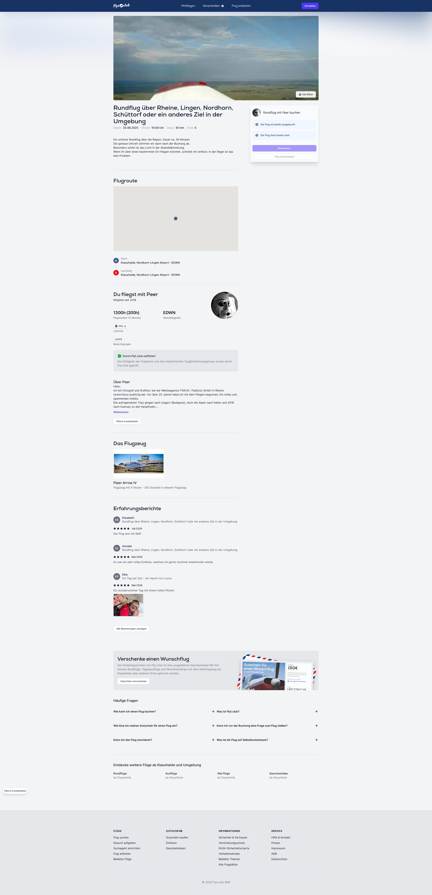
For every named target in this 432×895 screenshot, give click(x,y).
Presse (275, 843)
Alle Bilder (307, 94)
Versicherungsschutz (232, 843)
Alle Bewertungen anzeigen (131, 628)
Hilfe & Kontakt (280, 837)
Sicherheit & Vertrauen (233, 837)
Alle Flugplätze (228, 864)
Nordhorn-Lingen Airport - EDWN (158, 262)
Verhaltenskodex (229, 853)
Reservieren (284, 148)
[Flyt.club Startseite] (121, 5)
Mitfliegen (188, 6)
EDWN (169, 312)
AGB (274, 853)
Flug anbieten (241, 6)
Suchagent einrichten (126, 848)
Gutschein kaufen (177, 837)
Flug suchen (121, 837)
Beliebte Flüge (122, 859)
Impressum (278, 848)
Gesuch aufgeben (124, 843)
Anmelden (310, 5)
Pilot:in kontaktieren (127, 421)
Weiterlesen (121, 412)
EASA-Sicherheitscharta (234, 848)
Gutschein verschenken (133, 681)
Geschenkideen (175, 848)
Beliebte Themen (229, 859)
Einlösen (171, 843)
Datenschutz (279, 859)
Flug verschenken (284, 156)
